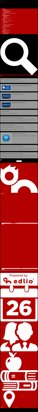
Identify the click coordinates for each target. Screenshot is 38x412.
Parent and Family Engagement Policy (8, 24)
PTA (3, 23)
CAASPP (4, 14)
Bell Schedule (5, 9)
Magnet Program (5, 33)
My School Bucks (4, 36)
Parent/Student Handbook (7, 25)
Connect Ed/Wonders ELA (7, 30)
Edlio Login (4, 29)
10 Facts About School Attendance (8, 20)
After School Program (6, 32)
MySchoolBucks (5, 22)
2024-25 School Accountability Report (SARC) (9, 13)
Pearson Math (5, 17)
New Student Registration (6, 26)
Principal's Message (6, 10)
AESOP (4, 28)
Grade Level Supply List (6, 21)
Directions (16, 407)
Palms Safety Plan (5, 12)
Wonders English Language (7, 18)
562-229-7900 (4, 77)
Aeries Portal (3, 35)
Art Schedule (5, 16)
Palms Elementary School (6, 11)
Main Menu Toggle (2, 7)
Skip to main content (3, 0)
